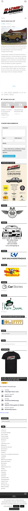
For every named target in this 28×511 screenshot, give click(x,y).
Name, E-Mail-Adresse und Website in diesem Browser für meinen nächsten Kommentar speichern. (14, 150)
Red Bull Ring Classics (10, 409)
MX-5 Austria (4, 463)
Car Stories (3, 431)
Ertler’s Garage (4, 434)
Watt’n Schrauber (5, 486)
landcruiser (6, 94)
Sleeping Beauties (5, 479)
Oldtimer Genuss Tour (6, 467)
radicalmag (3, 474)
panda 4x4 (11, 94)
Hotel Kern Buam (5, 438)
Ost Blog (3, 468)
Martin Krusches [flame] (6, 459)
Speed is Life (4, 483)
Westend (3, 488)
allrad (6, 92)
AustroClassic (4, 449)
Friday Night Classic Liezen (12, 391)
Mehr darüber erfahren (14, 509)
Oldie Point (3, 465)
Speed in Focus (4, 481)
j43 (24, 92)
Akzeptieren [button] (16, 506)
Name (4, 138)
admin (3, 23)
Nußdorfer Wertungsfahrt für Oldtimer (14, 405)
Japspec (3, 458)
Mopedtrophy (8, 396)
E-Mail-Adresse (18, 138)
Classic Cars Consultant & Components (10, 454)
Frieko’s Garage (4, 436)
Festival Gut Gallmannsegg (12, 400)
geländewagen (15, 92)
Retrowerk (3, 476)
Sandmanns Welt (5, 477)
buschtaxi (10, 92)
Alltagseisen (4, 445)
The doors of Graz (5, 485)
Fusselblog (3, 456)
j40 (22, 92)
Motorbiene (3, 440)
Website (4, 143)
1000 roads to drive (5, 443)
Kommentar (6, 127)
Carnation (3, 452)
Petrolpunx (3, 472)
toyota (3, 18)
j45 (2, 94)
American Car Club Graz (6, 447)
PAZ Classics (4, 470)
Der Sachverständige (6, 432)
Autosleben (3, 450)
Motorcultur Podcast (5, 461)
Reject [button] (22, 506)
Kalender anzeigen (4, 412)
